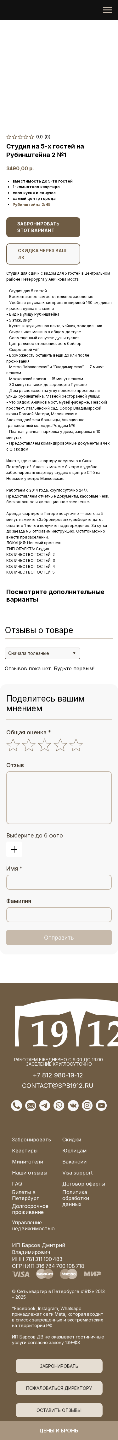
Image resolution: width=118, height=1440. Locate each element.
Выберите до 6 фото (34, 835)
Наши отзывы (29, 1172)
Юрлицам (74, 1150)
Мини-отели (27, 1161)
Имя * (14, 868)
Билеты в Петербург (25, 1195)
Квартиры (24, 1150)
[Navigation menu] (107, 10)
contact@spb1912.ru (57, 1085)
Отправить (59, 937)
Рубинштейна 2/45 (31, 204)
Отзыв (15, 765)
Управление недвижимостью (33, 1225)
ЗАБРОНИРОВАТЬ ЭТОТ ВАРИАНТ (38, 227)
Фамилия (18, 901)
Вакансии (74, 1161)
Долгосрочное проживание (30, 1209)
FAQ (17, 1184)
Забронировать (31, 1139)
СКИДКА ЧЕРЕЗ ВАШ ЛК (42, 254)
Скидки (71, 1139)
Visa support (77, 1172)
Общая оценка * (28, 732)
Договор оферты (83, 1184)
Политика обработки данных (75, 1198)
